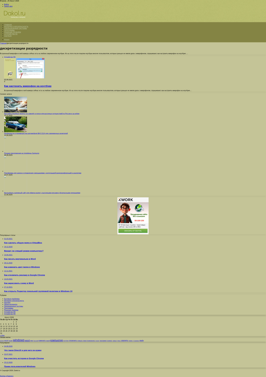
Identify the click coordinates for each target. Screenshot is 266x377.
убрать (119, 340)
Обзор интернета (10, 304)
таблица (115, 340)
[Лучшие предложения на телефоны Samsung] (15, 151)
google (11, 340)
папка (85, 340)
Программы (9, 30)
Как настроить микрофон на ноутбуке (27, 86)
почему (97, 340)
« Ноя (2, 335)
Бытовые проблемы (12, 299)
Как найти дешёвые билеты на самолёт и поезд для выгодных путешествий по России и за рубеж (41, 114)
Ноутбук (8, 36)
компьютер (56, 340)
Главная (3, 43)
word (27, 340)
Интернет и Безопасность (16, 27)
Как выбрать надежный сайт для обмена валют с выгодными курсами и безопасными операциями (42, 193)
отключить (73, 340)
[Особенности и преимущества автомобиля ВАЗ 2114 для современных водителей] (15, 131)
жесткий (36, 340)
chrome (2, 340)
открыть (80, 340)
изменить (42, 340)
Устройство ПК (10, 34)
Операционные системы (15, 28)
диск (31, 340)
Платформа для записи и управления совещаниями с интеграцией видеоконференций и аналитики (42, 173)
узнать (131, 340)
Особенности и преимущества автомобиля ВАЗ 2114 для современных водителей (36, 133)
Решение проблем (12, 32)
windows (19, 340)
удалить (124, 340)
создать (109, 340)
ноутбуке (66, 340)
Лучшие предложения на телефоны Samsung (21, 153)
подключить (91, 340)
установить (136, 340)
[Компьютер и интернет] (17, 21)
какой (48, 340)
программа (103, 340)
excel (6, 340)
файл (142, 340)
